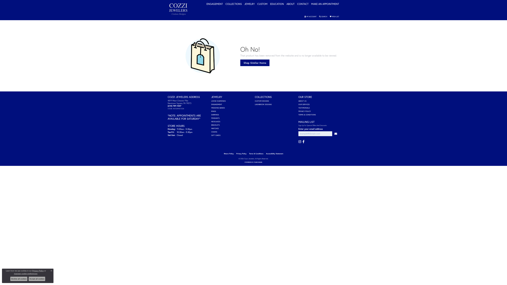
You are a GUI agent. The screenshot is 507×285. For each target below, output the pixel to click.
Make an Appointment (325, 4)
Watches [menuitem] (215, 128)
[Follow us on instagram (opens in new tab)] (299, 141)
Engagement (214, 4)
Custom (262, 4)
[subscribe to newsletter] (335, 133)
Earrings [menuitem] (215, 115)
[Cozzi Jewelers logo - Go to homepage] (179, 10)
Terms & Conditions (307, 115)
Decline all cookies (19, 279)
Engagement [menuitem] (216, 104)
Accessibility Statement (274, 154)
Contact (303, 4)
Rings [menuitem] (213, 111)
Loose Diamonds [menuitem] (218, 101)
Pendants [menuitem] (215, 118)
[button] (310, 17)
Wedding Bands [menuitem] (218, 108)
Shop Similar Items (255, 62)
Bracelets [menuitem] (215, 125)
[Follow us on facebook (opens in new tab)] (303, 141)
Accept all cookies (36, 279)
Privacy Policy (304, 111)
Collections (234, 4)
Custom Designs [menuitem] (262, 101)
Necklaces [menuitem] (215, 121)
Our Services (304, 104)
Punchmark (258, 162)
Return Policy (229, 154)
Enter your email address (310, 128)
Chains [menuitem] (214, 132)
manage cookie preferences (25, 274)
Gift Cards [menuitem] (215, 135)
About (291, 4)
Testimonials (304, 108)
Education (277, 4)
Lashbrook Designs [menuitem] (263, 104)
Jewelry (249, 4)
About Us (302, 101)
